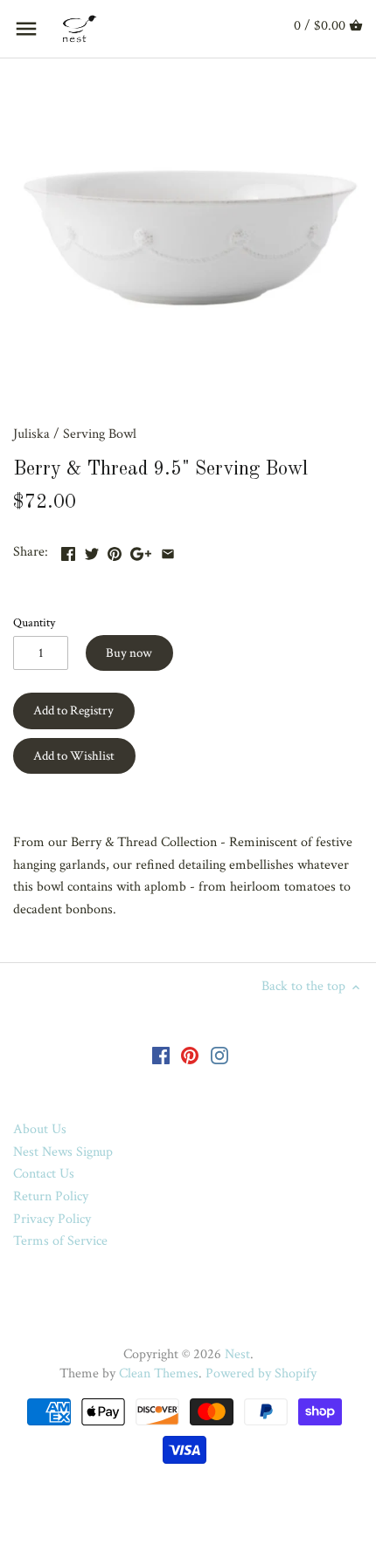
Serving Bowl (99, 434)
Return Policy (50, 1196)
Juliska (31, 434)
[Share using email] (168, 550)
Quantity (34, 622)
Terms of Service (60, 1241)
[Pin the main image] (115, 550)
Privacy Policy (52, 1219)
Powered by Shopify (261, 1373)
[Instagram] (219, 1054)
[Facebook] (161, 1054)
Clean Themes (158, 1373)
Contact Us (43, 1174)
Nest (237, 1354)
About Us (39, 1129)
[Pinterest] (189, 1054)
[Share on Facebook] (68, 550)
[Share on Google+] (140, 550)
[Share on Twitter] (92, 550)
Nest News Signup (63, 1152)
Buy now (129, 653)
